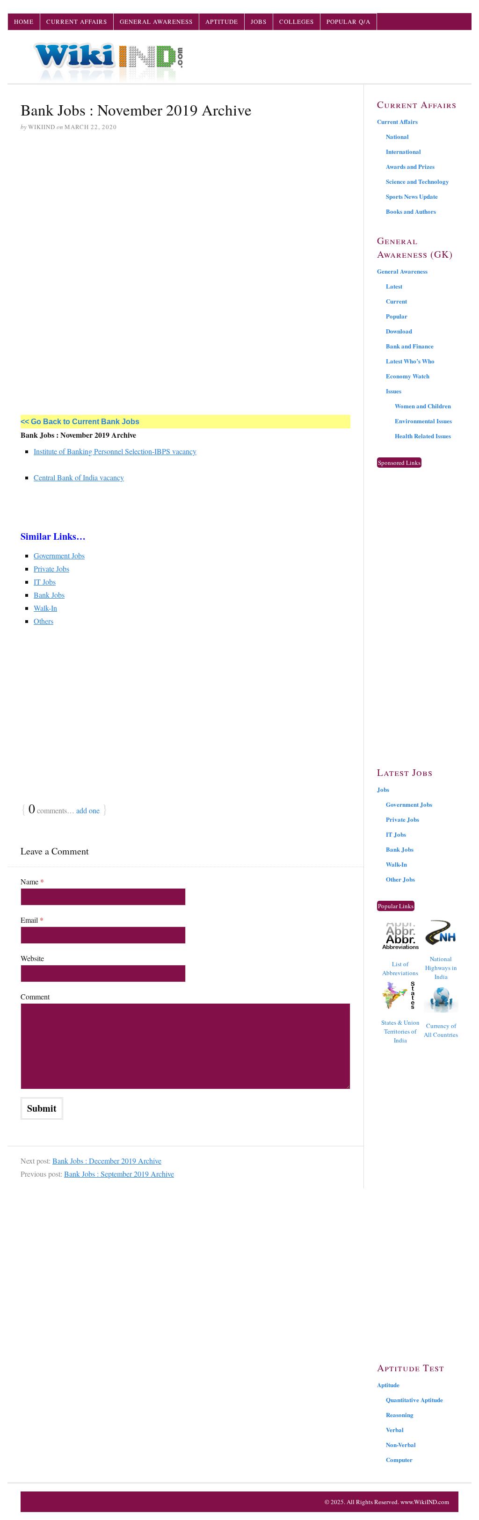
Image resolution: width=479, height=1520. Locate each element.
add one (88, 810)
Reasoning (400, 1414)
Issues (393, 390)
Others (43, 621)
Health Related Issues (423, 435)
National (397, 136)
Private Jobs (51, 568)
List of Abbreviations (400, 968)
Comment (35, 996)
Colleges (296, 21)
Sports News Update (412, 196)
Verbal (395, 1429)
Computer (399, 1459)
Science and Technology (417, 181)
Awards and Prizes (410, 166)
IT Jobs (45, 581)
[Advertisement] (185, 210)
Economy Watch (407, 375)
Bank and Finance (410, 345)
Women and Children (423, 405)
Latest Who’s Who (410, 360)
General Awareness (156, 21)
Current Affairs (76, 21)
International (403, 151)
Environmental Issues (423, 420)
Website (32, 958)
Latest (394, 286)
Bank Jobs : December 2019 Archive (106, 1160)
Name (32, 881)
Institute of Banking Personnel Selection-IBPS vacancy (115, 451)
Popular (396, 315)
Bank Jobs (49, 595)
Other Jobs (400, 879)
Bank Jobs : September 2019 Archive (119, 1174)
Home (24, 21)
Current (396, 301)
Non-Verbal (401, 1444)
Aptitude (221, 21)
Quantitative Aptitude (414, 1399)
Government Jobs (59, 555)
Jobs (259, 21)
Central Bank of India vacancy (79, 477)
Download (399, 330)
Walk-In (45, 608)
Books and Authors (411, 211)
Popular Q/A (348, 21)
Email (32, 920)
